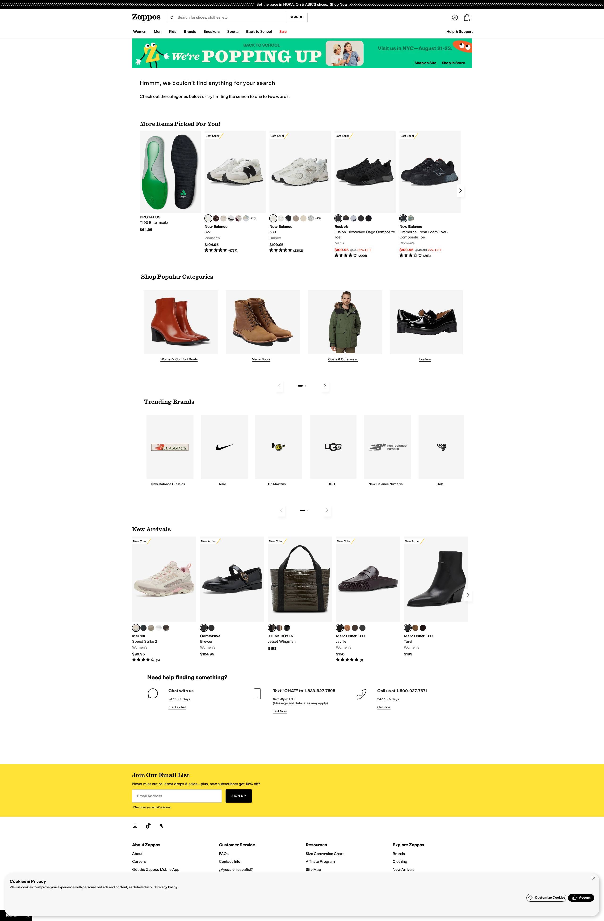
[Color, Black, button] (211, 628)
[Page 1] (300, 386)
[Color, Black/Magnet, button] (288, 218)
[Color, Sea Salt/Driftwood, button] (296, 218)
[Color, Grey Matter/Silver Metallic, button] (311, 218)
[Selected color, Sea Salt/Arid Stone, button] (273, 218)
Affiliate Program (320, 861)
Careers (139, 861)
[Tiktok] (148, 826)
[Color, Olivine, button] (166, 628)
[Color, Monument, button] (143, 628)
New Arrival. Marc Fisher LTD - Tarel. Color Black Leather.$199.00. (436, 597)
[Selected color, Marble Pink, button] (136, 628)
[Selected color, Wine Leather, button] (340, 628)
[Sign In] (455, 17)
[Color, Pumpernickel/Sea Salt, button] (216, 218)
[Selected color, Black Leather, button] (407, 628)
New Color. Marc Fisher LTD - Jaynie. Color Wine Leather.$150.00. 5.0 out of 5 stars (368, 600)
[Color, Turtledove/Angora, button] (303, 218)
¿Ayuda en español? (236, 869)
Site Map (313, 869)
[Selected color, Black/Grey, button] (338, 218)
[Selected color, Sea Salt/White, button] (208, 218)
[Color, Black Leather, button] (362, 628)
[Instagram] (135, 826)
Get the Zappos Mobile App (156, 869)
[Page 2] (305, 386)
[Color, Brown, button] (346, 218)
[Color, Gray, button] (353, 218)
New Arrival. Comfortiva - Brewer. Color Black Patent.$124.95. (232, 597)
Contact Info (229, 861)
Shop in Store (453, 63)
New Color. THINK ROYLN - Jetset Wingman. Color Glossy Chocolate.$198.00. (300, 594)
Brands (399, 853)
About (137, 853)
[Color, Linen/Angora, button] (223, 218)
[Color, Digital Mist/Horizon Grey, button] (231, 218)
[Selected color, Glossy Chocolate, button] (272, 628)
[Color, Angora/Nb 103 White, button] (246, 218)
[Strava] (161, 826)
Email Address (149, 796)
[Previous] (279, 385)
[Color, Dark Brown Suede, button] (355, 628)
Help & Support (459, 31)
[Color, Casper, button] (158, 628)
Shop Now (339, 4)
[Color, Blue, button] (361, 218)
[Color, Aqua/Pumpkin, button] (411, 218)
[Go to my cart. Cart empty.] (467, 17)
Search (297, 17)
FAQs (223, 853)
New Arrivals (403, 869)
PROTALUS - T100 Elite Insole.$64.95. (170, 181)
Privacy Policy (166, 887)
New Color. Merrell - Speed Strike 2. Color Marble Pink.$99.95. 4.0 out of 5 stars (164, 600)
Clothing (400, 861)
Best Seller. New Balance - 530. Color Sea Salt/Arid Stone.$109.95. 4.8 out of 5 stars (300, 192)
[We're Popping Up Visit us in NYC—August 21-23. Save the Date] (302, 53)
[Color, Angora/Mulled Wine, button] (238, 218)
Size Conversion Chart (325, 853)
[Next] (460, 190)
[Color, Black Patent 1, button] (279, 628)
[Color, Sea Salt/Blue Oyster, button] (281, 218)
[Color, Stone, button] (151, 628)
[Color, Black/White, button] (368, 218)
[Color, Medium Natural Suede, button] (347, 628)
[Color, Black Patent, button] (287, 628)
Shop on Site (425, 63)
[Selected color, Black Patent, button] (204, 628)
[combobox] (226, 17)
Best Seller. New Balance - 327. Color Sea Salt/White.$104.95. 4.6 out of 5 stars (235, 192)
